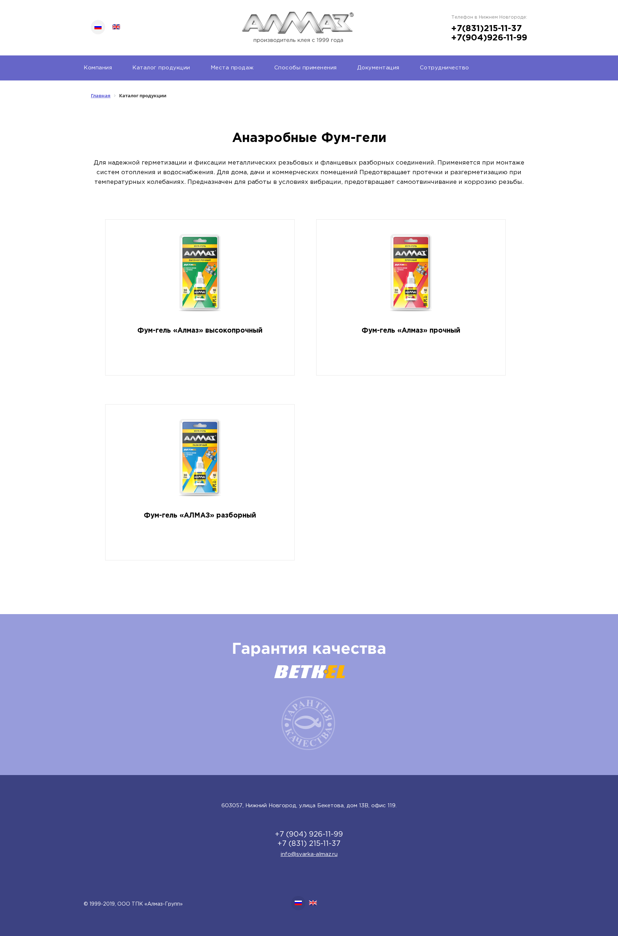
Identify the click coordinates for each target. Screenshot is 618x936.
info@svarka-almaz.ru (309, 854)
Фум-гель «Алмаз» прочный (411, 331)
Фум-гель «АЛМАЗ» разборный (200, 516)
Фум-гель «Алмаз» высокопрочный (200, 331)
